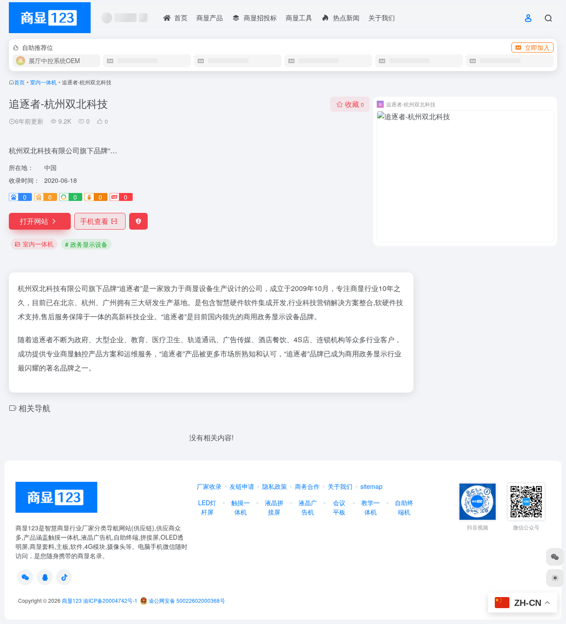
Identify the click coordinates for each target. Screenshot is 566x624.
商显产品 (209, 17)
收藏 (354, 104)
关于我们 (381, 17)
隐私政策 (274, 486)
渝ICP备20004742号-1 (110, 600)
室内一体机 (43, 82)
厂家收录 (209, 486)
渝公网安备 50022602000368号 (186, 600)
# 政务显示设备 (86, 244)
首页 (19, 82)
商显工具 (299, 17)
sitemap (371, 486)
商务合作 (307, 486)
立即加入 (537, 47)
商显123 (72, 600)
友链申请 (241, 486)
